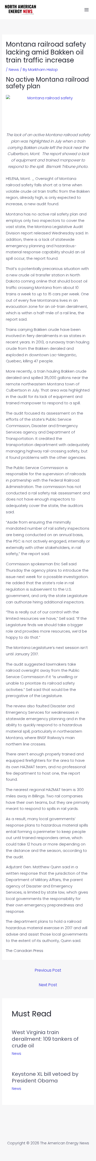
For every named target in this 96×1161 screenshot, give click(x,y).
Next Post (48, 985)
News (14, 69)
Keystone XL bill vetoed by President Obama (45, 1077)
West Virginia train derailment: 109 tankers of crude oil (45, 1039)
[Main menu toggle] (86, 9)
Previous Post (48, 970)
